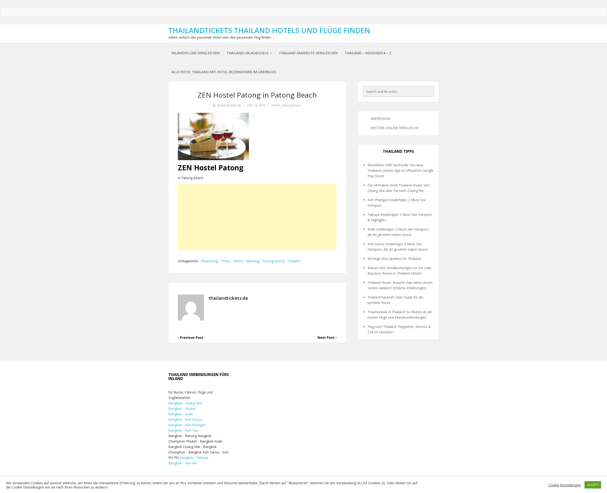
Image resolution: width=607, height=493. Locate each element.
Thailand (293, 261)
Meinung (252, 261)
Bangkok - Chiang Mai (185, 403)
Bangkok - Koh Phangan (187, 425)
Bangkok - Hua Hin (182, 463)
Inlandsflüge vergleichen (195, 53)
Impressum (380, 118)
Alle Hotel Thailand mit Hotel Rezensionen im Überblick (223, 72)
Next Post (326, 337)
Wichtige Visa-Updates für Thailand (394, 258)
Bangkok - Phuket (182, 408)
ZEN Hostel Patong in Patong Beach (257, 95)
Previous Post (191, 337)
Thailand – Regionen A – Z (368, 53)
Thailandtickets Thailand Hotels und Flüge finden (269, 30)
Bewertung (209, 261)
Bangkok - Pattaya (194, 457)
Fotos (225, 261)
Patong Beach (291, 105)
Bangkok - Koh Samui (185, 419)
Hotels (275, 105)
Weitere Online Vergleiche (394, 128)
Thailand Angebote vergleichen (308, 53)
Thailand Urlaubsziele (247, 53)
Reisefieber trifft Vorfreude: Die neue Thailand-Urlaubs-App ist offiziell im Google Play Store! (401, 170)
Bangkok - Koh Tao (183, 430)
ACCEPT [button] (592, 485)
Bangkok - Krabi (180, 414)
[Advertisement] (257, 217)
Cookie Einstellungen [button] (564, 485)
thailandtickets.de (229, 105)
